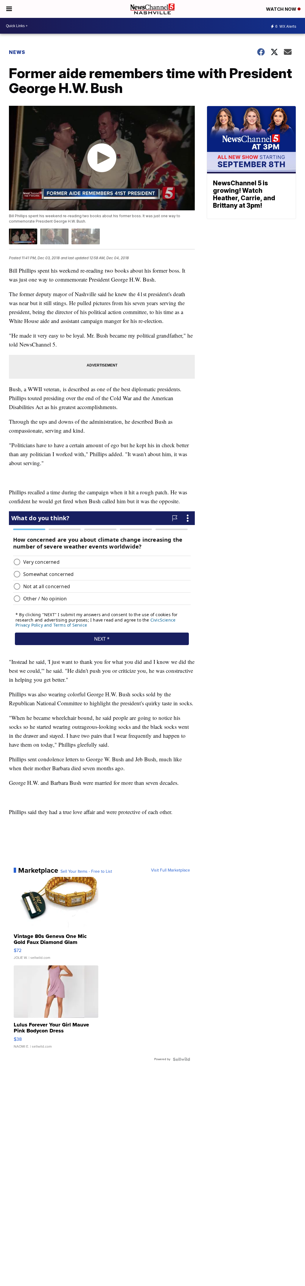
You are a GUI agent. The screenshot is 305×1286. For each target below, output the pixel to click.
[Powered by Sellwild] (181, 1059)
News (17, 52)
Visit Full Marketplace (170, 870)
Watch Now (282, 9)
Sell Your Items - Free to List (86, 871)
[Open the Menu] (9, 9)
